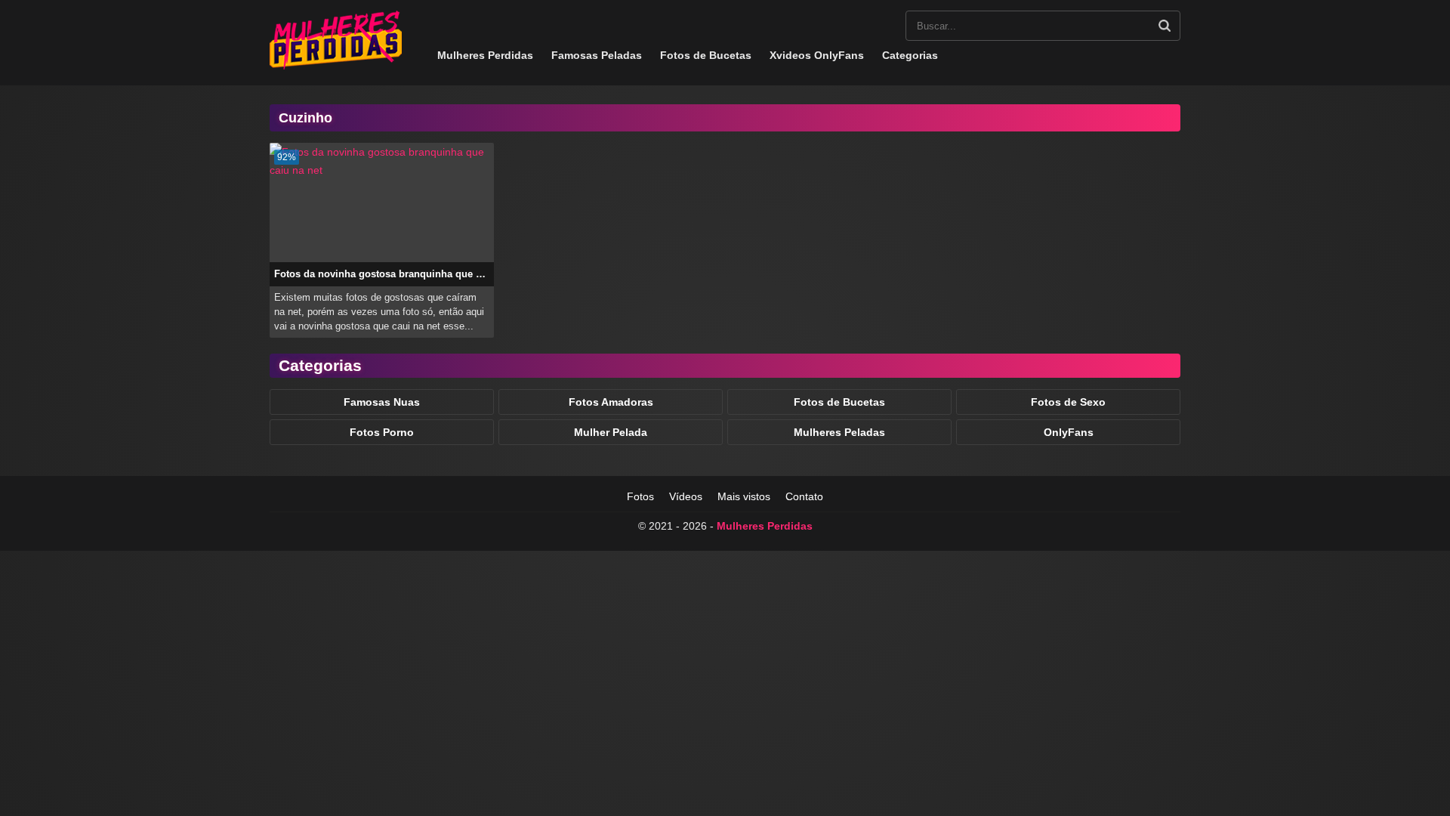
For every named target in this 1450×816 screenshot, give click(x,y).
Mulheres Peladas (839, 432)
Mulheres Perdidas (485, 55)
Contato (804, 496)
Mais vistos (743, 496)
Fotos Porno (382, 432)
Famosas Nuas (382, 402)
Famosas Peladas (596, 55)
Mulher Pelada (610, 432)
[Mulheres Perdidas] (336, 66)
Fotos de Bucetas (705, 55)
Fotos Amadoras (611, 402)
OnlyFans (1069, 432)
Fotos (640, 496)
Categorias (910, 55)
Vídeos (685, 496)
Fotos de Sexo (1068, 402)
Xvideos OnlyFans (817, 55)
